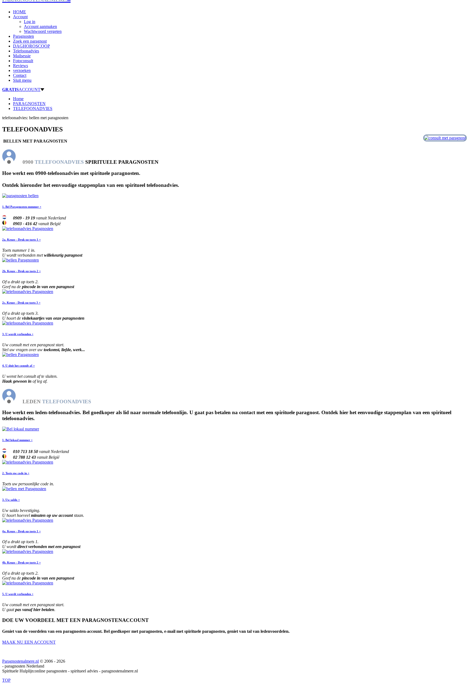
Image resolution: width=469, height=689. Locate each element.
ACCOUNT (21, 89)
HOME (19, 12)
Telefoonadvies (26, 51)
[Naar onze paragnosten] (445, 138)
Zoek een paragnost (30, 41)
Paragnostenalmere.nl (20, 661)
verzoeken (22, 70)
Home (18, 98)
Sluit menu (22, 80)
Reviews (20, 65)
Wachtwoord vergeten (43, 31)
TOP (6, 680)
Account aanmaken (40, 26)
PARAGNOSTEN (29, 103)
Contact (19, 75)
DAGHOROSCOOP (31, 46)
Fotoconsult (23, 60)
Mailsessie (22, 56)
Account (20, 16)
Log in (29, 21)
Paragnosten (23, 36)
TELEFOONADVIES (32, 108)
